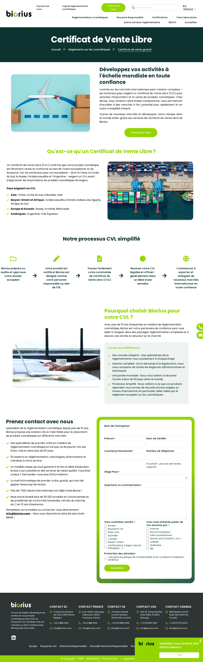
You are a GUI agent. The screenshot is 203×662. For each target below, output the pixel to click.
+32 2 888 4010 (55, 623)
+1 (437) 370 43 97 (171, 623)
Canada (112, 539)
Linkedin (154, 542)
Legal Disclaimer (132, 658)
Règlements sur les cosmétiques (89, 49)
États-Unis (113, 532)
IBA (151, 548)
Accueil (56, 49)
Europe (112, 525)
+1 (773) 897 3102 (142, 623)
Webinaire (155, 545)
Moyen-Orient (116, 542)
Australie (113, 535)
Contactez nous (113, 7)
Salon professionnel (161, 535)
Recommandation (160, 532)
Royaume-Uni (115, 529)
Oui (179, 655)
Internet (154, 528)
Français (188, 9)
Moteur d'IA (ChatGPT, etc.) (165, 538)
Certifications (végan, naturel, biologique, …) (124, 546)
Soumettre (117, 568)
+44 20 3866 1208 (113, 623)
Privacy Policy (110, 658)
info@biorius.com (55, 628)
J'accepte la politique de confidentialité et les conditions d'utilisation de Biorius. (146, 558)
